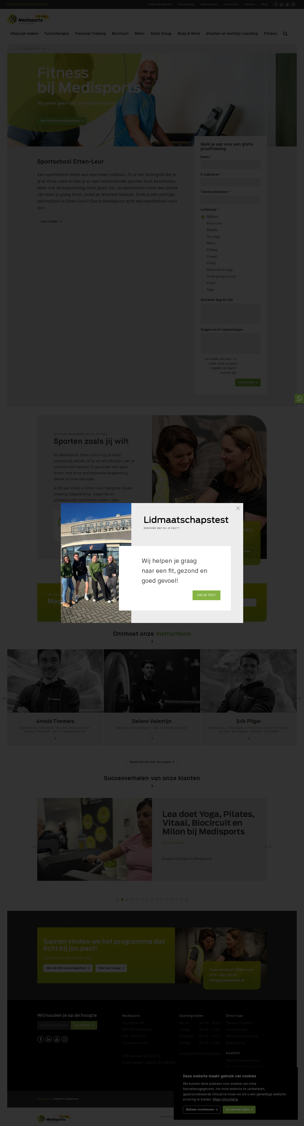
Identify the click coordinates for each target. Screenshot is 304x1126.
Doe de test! (206, 595)
